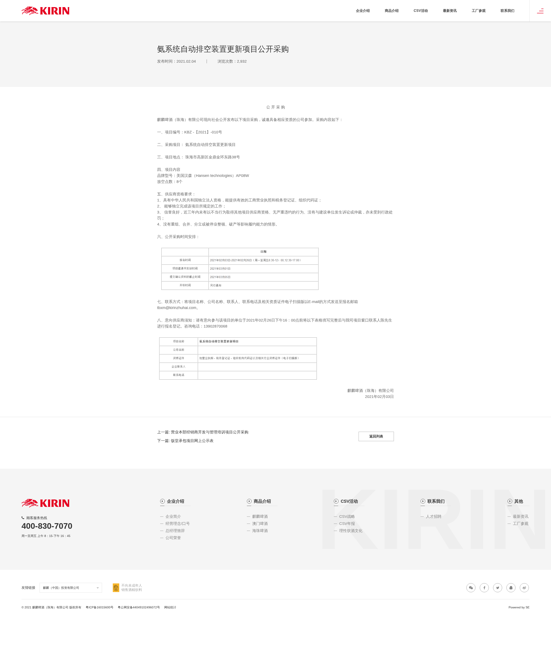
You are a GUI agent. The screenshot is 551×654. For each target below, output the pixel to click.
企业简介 (173, 516)
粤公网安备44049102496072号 (139, 607)
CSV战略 (347, 516)
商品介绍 (392, 10)
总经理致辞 (175, 531)
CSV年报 (347, 524)
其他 (518, 501)
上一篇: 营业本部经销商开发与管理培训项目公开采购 (202, 432)
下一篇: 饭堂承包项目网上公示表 (185, 441)
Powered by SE (519, 607)
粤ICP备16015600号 (99, 607)
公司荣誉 (173, 538)
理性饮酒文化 (350, 531)
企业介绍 (363, 10)
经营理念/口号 (178, 524)
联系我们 (507, 10)
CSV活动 (421, 10)
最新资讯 (450, 10)
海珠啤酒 (260, 531)
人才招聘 (433, 516)
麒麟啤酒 (260, 516)
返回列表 (376, 436)
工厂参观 (479, 10)
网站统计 (170, 607)
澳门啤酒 (260, 524)
